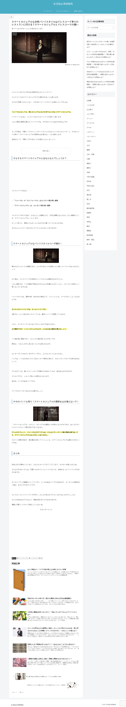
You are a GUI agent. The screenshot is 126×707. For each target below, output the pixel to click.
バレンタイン (91, 136)
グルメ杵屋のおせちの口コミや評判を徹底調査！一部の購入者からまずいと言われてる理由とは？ (100, 64)
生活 (15, 558)
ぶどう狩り (90, 114)
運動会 (89, 231)
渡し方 (89, 199)
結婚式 (89, 213)
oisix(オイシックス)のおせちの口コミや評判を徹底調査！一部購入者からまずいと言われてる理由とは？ (100, 74)
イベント (90, 118)
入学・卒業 (90, 154)
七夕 (88, 145)
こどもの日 (90, 105)
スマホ (89, 127)
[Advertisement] (46, 79)
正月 (88, 190)
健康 (88, 150)
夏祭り (89, 168)
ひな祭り (90, 109)
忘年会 (89, 181)
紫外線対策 (90, 208)
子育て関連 (90, 177)
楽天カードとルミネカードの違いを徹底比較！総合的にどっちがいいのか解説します (100, 44)
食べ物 (89, 244)
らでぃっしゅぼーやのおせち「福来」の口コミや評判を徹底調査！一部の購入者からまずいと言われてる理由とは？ (100, 54)
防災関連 (90, 235)
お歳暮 (89, 100)
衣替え (89, 222)
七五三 (89, 141)
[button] (113, 28)
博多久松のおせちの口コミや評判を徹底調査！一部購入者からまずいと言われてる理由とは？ (100, 84)
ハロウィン (90, 132)
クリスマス (90, 123)
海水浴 (89, 195)
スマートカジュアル (23, 558)
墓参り (89, 163)
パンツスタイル (34, 558)
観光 (88, 226)
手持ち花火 (90, 186)
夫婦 (88, 172)
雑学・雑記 (90, 240)
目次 (44, 151)
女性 (41, 558)
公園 (88, 159)
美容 (88, 217)
